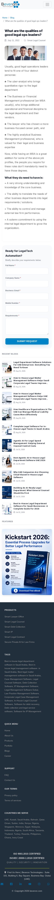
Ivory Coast (17, 837)
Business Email (12, 291)
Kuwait (13, 819)
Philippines (35, 834)
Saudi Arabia (23, 819)
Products (8, 740)
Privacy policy (10, 795)
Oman (7, 823)
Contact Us (9, 780)
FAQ (6, 775)
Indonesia (9, 830)
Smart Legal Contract (14, 637)
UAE (6, 819)
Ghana (7, 837)
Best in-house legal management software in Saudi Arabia (22, 668)
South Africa (28, 830)
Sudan (15, 823)
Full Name (10, 265)
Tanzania (39, 830)
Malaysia (36, 827)
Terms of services (12, 800)
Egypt (27, 827)
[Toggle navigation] (47, 4)
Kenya (28, 823)
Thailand (8, 834)
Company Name (13, 278)
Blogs (7, 751)
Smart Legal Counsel (14, 621)
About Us (8, 735)
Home (4, 18)
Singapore (9, 827)
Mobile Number (12, 303)
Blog (12, 18)
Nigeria (35, 823)
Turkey (17, 834)
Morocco (19, 827)
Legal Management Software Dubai (21, 690)
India (21, 823)
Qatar (41, 819)
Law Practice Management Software (21, 693)
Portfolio (8, 746)
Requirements (12, 316)
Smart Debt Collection (14, 627)
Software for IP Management (27, 711)
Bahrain (34, 819)
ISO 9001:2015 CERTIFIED (27, 853)
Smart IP (8, 632)
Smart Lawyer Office (14, 616)
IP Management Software (26, 686)
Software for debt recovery (26, 704)
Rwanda (25, 834)
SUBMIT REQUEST (27, 341)
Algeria (18, 830)
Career (7, 756)
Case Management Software (18, 679)
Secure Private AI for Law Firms (19, 642)
